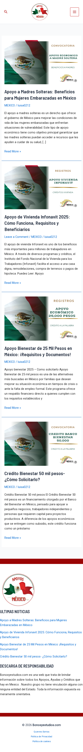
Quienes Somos (41, 731)
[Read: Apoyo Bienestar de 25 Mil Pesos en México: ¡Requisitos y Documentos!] (41, 318)
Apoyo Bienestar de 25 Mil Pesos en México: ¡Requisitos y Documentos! (38, 351)
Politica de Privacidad (41, 736)
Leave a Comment (16, 237)
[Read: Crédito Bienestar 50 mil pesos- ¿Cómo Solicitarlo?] (41, 443)
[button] (6, 11)
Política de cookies (41, 741)
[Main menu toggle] (74, 11)
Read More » (12, 151)
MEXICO (9, 105)
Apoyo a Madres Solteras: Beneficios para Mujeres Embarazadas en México (40, 94)
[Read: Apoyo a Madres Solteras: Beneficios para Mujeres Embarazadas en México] (41, 62)
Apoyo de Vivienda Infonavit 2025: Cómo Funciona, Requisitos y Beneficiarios (37, 223)
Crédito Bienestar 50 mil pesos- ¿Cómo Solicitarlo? (34, 476)
